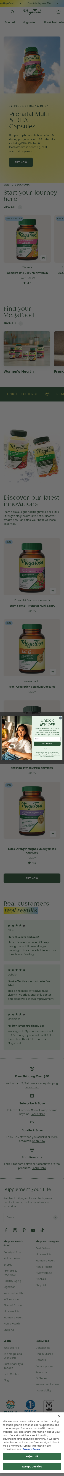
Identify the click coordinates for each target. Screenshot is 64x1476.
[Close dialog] (60, 718)
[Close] (59, 1416)
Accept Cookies (32, 1466)
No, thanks (47, 749)
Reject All (32, 1456)
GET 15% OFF (47, 744)
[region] (32, 1442)
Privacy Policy (31, 1449)
